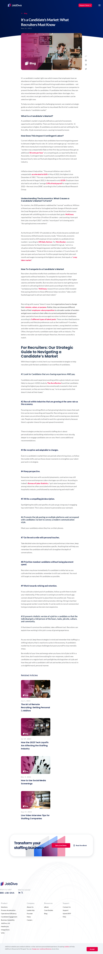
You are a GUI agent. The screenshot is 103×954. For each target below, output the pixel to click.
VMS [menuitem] (2, 933)
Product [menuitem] (4, 903)
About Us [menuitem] (30, 907)
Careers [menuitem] (29, 920)
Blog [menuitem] (45, 913)
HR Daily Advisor (45, 242)
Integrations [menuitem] (5, 930)
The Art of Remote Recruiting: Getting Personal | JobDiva (35, 707)
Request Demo (84, 5)
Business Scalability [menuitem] (7, 920)
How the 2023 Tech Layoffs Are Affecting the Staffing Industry (34, 745)
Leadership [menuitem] (31, 910)
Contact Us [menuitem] (67, 907)
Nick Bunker (61, 242)
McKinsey (69, 214)
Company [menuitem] (31, 903)
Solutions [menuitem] (4, 907)
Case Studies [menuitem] (48, 910)
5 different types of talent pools (43, 319)
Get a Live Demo (60, 845)
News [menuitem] (29, 917)
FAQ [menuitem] (64, 917)
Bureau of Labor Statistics (38, 483)
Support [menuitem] (66, 903)
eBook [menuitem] (46, 907)
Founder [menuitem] (30, 913)
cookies (66, 946)
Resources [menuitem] (48, 903)
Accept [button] (92, 949)
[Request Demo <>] (85, 3)
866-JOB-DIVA (7, 893)
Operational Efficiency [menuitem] (8, 913)
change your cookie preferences (42, 949)
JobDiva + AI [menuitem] (5, 923)
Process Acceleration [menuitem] (8, 910)
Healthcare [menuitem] (5, 926)
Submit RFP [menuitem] (67, 913)
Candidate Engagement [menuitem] (9, 917)
